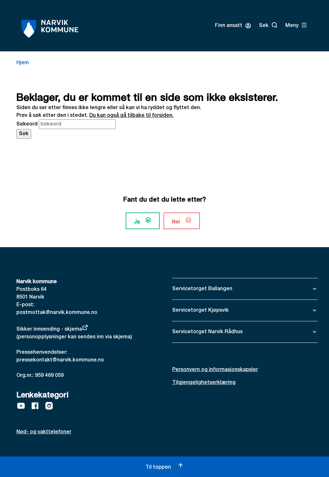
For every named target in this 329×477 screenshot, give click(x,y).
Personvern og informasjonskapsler (215, 370)
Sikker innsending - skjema (49, 329)
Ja (137, 222)
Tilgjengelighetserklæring (204, 382)
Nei (176, 222)
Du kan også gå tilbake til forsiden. (131, 115)
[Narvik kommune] (50, 29)
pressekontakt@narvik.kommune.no (60, 360)
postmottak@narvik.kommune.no (56, 312)
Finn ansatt (228, 25)
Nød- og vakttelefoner (43, 432)
